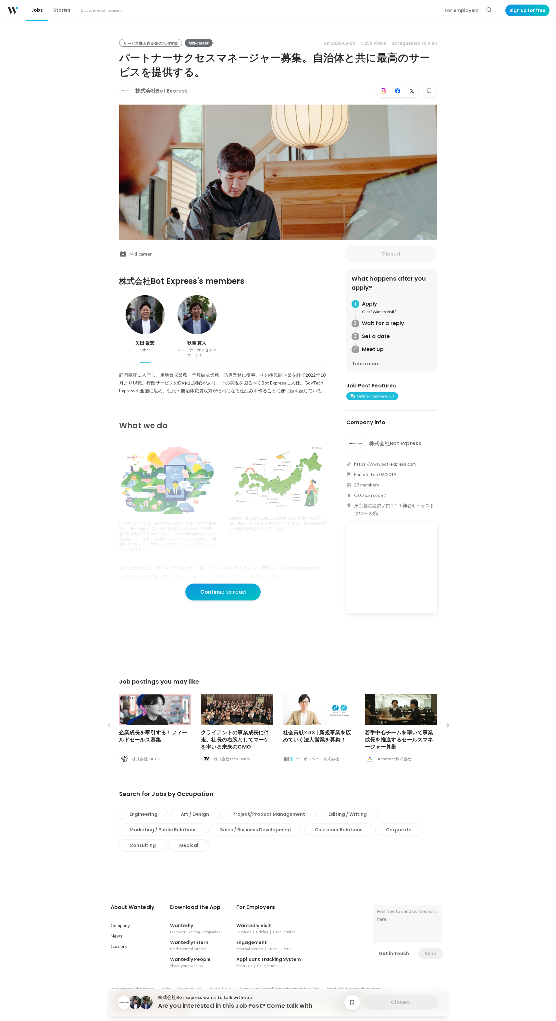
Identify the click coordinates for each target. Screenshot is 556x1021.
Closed (390, 254)
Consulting (143, 845)
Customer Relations (339, 829)
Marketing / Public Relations (163, 829)
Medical (188, 845)
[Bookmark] (429, 90)
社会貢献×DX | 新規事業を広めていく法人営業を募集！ (317, 736)
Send (431, 953)
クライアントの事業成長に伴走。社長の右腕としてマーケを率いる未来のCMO (235, 739)
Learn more (366, 363)
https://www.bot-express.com (385, 464)
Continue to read (223, 592)
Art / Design (195, 814)
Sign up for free (527, 10)
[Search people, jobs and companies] (489, 10)
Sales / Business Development (255, 829)
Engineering (143, 814)
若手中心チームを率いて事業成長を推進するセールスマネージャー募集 (399, 739)
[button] (133, 907)
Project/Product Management (268, 814)
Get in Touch (394, 953)
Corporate (399, 829)
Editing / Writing (347, 814)
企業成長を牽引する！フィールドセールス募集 (153, 736)
